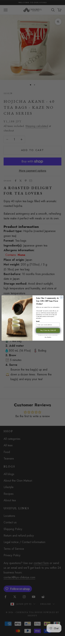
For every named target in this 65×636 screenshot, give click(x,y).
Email (37, 321)
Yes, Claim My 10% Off (48, 330)
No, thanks (48, 337)
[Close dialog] (61, 297)
